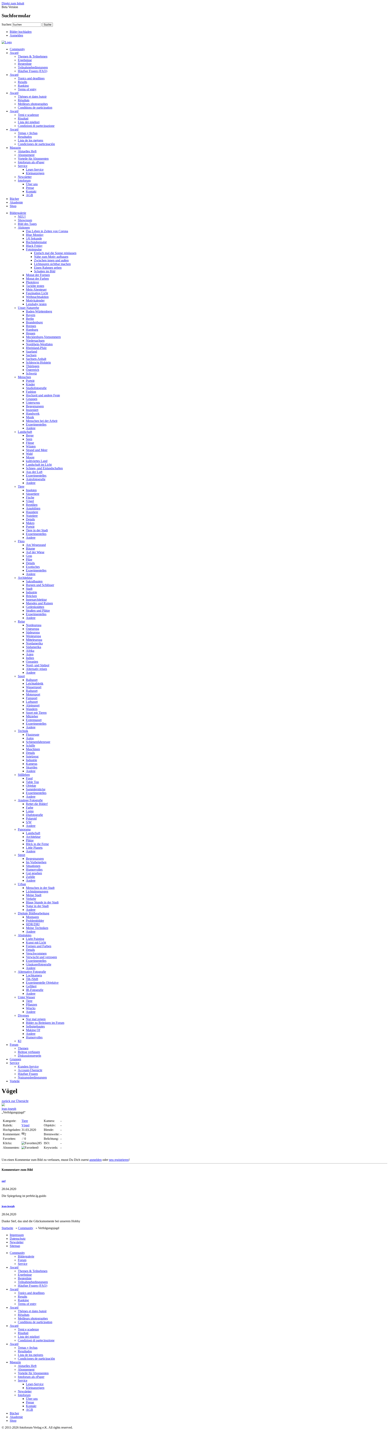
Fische (30, 497)
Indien (30, 658)
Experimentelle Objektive (42, 982)
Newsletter (25, 177)
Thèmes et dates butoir (32, 96)
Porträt (30, 380)
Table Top (32, 782)
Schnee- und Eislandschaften (44, 468)
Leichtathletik (34, 683)
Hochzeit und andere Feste (43, 395)
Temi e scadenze (28, 115)
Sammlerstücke (35, 789)
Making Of (33, 1030)
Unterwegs (33, 402)
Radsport (31, 690)
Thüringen (32, 366)
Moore (30, 457)
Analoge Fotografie (30, 800)
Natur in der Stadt (37, 906)
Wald (29, 453)
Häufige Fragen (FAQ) (32, 71)
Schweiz (31, 373)
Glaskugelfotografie (38, 964)
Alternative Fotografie (32, 971)
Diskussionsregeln (29, 1055)
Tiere (21, 486)
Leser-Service (35, 169)
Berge (30, 435)
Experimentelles (36, 424)
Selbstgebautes (35, 1026)
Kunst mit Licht (36, 942)
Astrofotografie (35, 479)
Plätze (30, 840)
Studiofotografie (36, 388)
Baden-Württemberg (39, 311)
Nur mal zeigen (36, 1019)
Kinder (30, 384)
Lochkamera (34, 975)
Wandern (31, 709)
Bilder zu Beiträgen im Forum (45, 1022)
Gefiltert (31, 986)
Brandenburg (34, 322)
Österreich (32, 369)
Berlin (30, 318)
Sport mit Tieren (36, 712)
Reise (21, 621)
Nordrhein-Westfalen (39, 344)
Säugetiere (32, 494)
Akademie (16, 202)
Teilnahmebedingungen (33, 67)
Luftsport (32, 701)
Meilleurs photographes (33, 104)
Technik (23, 731)
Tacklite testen (35, 286)
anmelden (95, 1159)
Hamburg (32, 329)
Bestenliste (25, 63)
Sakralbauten (34, 581)
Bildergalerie (18, 213)
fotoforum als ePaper (31, 162)
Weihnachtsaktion (37, 297)
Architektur (25, 577)
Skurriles (31, 767)
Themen (23, 1048)
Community (17, 49)
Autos (30, 738)
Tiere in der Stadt (37, 530)
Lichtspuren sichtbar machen (52, 264)
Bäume (30, 548)
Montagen (32, 917)
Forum (14, 1044)
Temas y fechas (27, 133)
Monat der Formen (38, 275)
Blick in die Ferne (37, 844)
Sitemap (15, 1246)
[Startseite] (7, 42)
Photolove (32, 282)
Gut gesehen (34, 873)
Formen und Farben (38, 946)
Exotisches (33, 566)
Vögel (30, 501)
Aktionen (24, 227)
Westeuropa (33, 636)
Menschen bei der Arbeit (41, 421)
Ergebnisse (25, 60)
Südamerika (33, 647)
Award (14, 53)
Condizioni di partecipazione (36, 125)
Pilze (29, 559)
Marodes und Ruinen (39, 603)
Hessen (30, 333)
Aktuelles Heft (27, 151)
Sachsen (31, 355)
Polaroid (31, 818)
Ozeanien (32, 661)
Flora (21, 541)
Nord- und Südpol (37, 665)
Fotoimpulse (34, 249)
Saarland (31, 351)
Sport (21, 676)
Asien (29, 654)
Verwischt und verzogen (41, 957)
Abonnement (26, 155)
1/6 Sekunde (34, 238)
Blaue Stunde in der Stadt (42, 902)
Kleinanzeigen (35, 173)
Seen (29, 439)
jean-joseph (9, 1108)
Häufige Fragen (28, 1074)
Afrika (30, 650)
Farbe (29, 807)
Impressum (17, 1235)
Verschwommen (36, 953)
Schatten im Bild (44, 271)
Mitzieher (32, 716)
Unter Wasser (26, 997)
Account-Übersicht (30, 1070)
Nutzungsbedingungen (32, 1077)
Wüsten (31, 446)
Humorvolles (34, 869)
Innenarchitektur (36, 599)
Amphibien (33, 508)
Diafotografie (34, 815)
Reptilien (31, 504)
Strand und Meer (36, 450)
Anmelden (16, 35)
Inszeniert (32, 410)
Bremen (31, 326)
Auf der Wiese (35, 552)
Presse (30, 187)
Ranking (23, 85)
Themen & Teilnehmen (32, 56)
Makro (30, 523)
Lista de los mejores (30, 140)
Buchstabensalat (36, 242)
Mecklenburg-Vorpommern (43, 337)
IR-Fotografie (34, 990)
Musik (30, 417)
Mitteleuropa (34, 639)
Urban (22, 884)
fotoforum (24, 180)
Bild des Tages (27, 224)
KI (19, 1041)
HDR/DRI (33, 924)
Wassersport (33, 687)
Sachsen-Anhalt (36, 359)
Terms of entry (27, 89)
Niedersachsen (35, 340)
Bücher (14, 198)
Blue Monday (35, 235)
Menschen (24, 377)
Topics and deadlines (31, 78)
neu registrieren (119, 1159)
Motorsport (33, 694)
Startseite (7, 1228)
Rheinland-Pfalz (36, 348)
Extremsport (34, 720)
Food (29, 778)
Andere (30, 428)
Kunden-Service (28, 1066)
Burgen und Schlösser (40, 585)
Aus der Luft (34, 472)
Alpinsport (33, 705)
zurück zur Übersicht (15, 1101)
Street (21, 855)
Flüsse (30, 442)
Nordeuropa (33, 625)
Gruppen (31, 399)
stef (3, 1181)
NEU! (22, 216)
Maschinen (33, 749)
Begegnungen (35, 406)
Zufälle (30, 877)
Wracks (30, 1008)
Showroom (25, 220)
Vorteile (15, 1081)
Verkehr (31, 898)
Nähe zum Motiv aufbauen (51, 256)
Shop (13, 206)
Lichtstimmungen (37, 891)
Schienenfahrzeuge (38, 742)
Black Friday (34, 245)
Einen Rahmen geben (48, 267)
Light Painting (35, 939)
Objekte (31, 785)
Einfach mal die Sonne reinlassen (55, 253)
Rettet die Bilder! (37, 804)
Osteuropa (32, 628)
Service (22, 166)
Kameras (31, 763)
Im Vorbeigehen (36, 862)
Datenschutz (18, 1238)
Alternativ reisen (36, 669)
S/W (29, 822)
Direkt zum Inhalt (13, 3)
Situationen (33, 866)
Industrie (31, 592)
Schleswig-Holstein (38, 362)
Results (22, 82)
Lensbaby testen (36, 304)
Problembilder (35, 920)
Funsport (31, 698)
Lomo (30, 811)
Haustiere (32, 512)
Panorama (24, 829)
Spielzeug (32, 756)
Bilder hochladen (21, 31)
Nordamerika (34, 643)
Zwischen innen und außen (51, 260)
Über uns (32, 184)
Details (30, 519)
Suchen (6, 24)
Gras (29, 556)
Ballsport (31, 680)
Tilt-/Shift (32, 979)
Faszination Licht (37, 293)
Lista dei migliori (29, 122)
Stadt (29, 588)
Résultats (23, 100)
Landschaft (25, 431)
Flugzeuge (32, 734)
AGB (29, 195)
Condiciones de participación (36, 144)
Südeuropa (33, 632)
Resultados (25, 136)
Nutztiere (32, 515)
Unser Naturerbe (28, 307)
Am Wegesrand (36, 545)
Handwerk (33, 413)
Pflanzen (31, 1004)
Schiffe (30, 745)
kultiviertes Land (36, 461)
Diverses (23, 1015)
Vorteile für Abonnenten (33, 158)
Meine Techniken (37, 928)
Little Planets (34, 847)
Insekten (31, 490)
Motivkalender (35, 300)
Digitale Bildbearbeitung (33, 913)
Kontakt (31, 191)
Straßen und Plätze (38, 610)
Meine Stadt (33, 895)
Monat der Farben (37, 278)
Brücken (31, 596)
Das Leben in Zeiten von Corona (47, 231)
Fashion (31, 391)
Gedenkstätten (35, 607)
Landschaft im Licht (39, 464)
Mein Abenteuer (36, 289)
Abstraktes (24, 935)
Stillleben (24, 774)
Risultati (23, 118)
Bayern (30, 315)
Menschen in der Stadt (40, 887)
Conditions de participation (35, 107)
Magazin (15, 147)
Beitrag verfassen (29, 1052)
